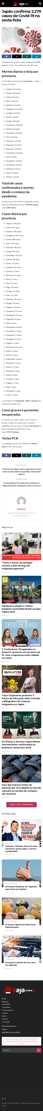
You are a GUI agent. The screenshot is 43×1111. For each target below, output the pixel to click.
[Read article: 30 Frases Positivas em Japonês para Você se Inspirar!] (21, 873)
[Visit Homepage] (21, 3)
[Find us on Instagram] (5, 1099)
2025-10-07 (6, 661)
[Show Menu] (3, 3)
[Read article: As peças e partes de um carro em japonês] (21, 949)
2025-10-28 (6, 572)
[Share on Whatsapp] (27, 56)
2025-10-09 (6, 615)
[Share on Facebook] (6, 56)
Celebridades (9, 601)
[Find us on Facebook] (2, 1099)
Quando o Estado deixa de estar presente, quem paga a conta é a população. (21, 848)
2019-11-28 (9, 892)
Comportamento (11, 883)
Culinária (5, 1013)
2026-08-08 (9, 854)
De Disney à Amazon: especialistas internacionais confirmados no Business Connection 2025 (21, 744)
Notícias (5, 1002)
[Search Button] (40, 3)
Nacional (7, 780)
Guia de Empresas (9, 1026)
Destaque (7, 558)
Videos (4, 1029)
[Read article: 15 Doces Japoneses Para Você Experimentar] (21, 911)
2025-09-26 (6, 751)
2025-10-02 (6, 708)
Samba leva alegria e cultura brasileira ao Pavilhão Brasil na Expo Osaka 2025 (21, 609)
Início (4, 999)
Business (7, 690)
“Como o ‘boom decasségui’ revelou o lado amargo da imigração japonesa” (17, 565)
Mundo (4, 1016)
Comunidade (9, 959)
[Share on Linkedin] (36, 56)
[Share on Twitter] (17, 56)
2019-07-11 (9, 968)
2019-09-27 (9, 930)
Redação (21, 509)
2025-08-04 (6, 797)
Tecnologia (5, 1022)
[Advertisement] (21, 1070)
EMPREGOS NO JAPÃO (11, 1032)
